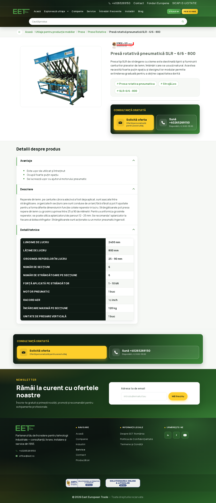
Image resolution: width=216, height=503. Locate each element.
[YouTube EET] (185, 435)
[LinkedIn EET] (167, 435)
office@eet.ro (27, 455)
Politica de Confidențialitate (136, 439)
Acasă (37, 11)
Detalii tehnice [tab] (30, 230)
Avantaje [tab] (26, 161)
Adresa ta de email (133, 388)
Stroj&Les (168, 84)
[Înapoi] (19, 32)
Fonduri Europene (158, 3)
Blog (140, 11)
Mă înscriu (178, 396)
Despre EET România (132, 433)
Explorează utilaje (54, 11)
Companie (77, 11)
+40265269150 (121, 3)
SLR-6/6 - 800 (127, 91)
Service (91, 11)
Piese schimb (190, 11)
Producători (83, 460)
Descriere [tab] (26, 189)
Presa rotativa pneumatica (136, 84)
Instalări (130, 11)
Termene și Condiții (131, 444)
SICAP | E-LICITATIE (184, 3)
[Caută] (182, 21)
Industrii (80, 444)
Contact (138, 3)
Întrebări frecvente (110, 11)
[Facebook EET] (176, 435)
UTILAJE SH (174, 11)
